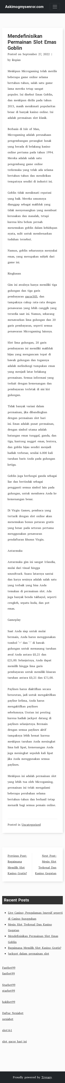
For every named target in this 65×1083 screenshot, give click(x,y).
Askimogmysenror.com (24, 7)
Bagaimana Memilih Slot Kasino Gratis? (34, 948)
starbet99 (8, 991)
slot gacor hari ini (14, 1041)
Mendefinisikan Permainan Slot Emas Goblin (32, 42)
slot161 (7, 1030)
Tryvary (46, 1077)
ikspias (16, 60)
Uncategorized (31, 825)
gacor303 (31, 296)
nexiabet (7, 1019)
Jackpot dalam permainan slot (28, 954)
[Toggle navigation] (55, 6)
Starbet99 (8, 985)
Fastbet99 (8, 968)
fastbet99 (8, 973)
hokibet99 (8, 1002)
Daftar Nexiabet (12, 1013)
